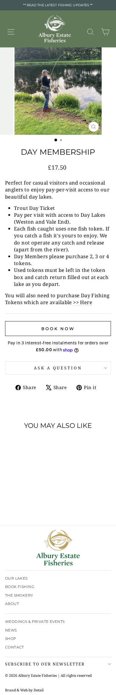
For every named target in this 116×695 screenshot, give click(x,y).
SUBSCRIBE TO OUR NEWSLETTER (45, 664)
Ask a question (58, 368)
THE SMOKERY (19, 595)
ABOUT (12, 603)
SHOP (10, 638)
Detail (39, 690)
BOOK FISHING (19, 586)
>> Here (82, 302)
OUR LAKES (16, 578)
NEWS (11, 630)
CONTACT (14, 647)
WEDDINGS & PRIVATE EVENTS (35, 621)
